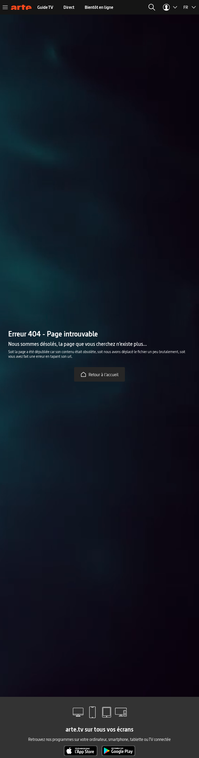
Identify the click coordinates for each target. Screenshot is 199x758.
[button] (152, 7)
